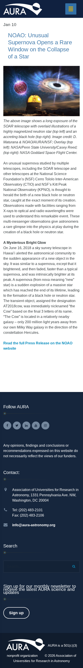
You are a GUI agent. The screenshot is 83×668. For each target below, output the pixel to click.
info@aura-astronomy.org (33, 525)
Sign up (16, 613)
